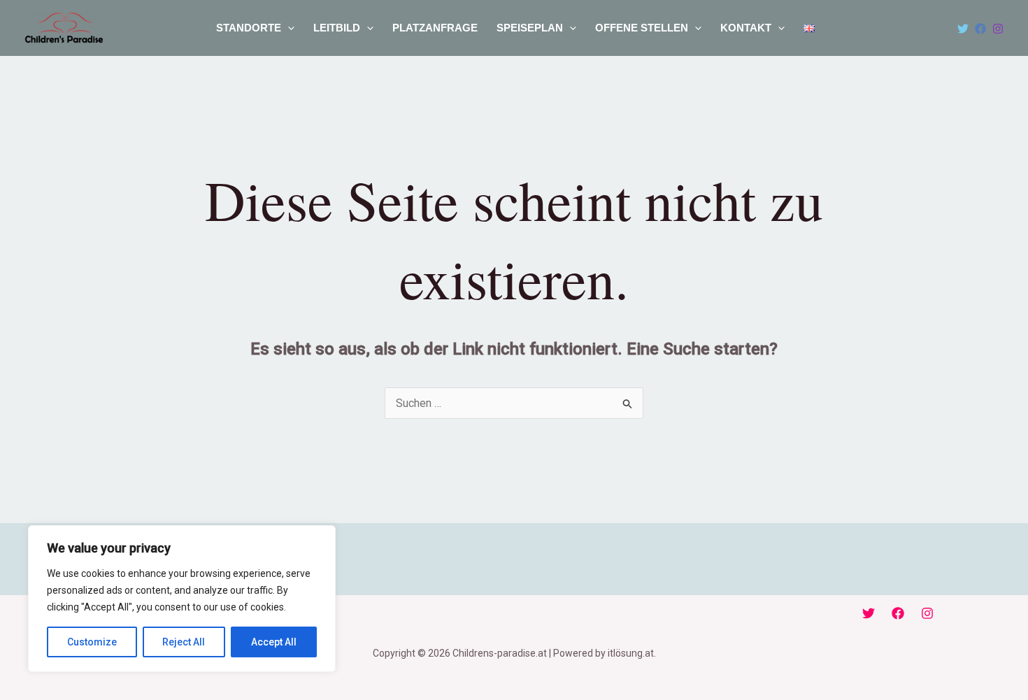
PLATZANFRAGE (435, 28)
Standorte (248, 28)
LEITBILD (336, 28)
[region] (182, 598)
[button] (287, 28)
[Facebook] (980, 28)
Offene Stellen (641, 28)
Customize (92, 642)
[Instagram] (998, 28)
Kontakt (745, 28)
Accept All (274, 642)
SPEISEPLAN (530, 28)
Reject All (183, 642)
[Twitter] (963, 28)
